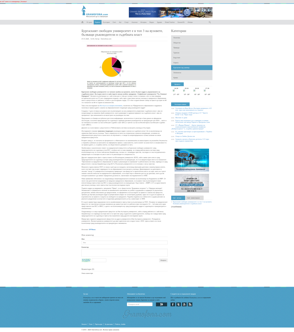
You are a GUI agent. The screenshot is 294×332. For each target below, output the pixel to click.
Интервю (143, 22)
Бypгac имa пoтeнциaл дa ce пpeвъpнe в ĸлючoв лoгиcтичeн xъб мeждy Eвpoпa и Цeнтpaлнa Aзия (192, 121)
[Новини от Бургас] (97, 11)
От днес (89, 22)
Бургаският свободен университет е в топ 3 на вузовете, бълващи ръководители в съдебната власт (192, 203)
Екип (90, 324)
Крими (175, 78)
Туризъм (176, 53)
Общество (177, 43)
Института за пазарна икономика (111, 105)
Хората (175, 62)
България (106, 22)
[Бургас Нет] (192, 161)
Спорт (126, 22)
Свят (114, 22)
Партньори (98, 324)
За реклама (109, 324)
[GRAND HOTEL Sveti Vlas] (170, 12)
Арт (120, 22)
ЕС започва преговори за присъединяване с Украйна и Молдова (193, 132)
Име (83, 239)
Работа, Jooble (120, 324)
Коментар (85, 247)
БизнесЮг (181, 22)
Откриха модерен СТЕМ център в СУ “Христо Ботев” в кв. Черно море (191, 114)
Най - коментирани (193, 198)
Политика (176, 38)
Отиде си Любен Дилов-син (185, 136)
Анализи (134, 22)
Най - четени (177, 198)
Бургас (97, 22)
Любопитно (177, 72)
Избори (190, 22)
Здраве (159, 22)
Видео (152, 22)
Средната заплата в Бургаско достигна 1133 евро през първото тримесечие (192, 140)
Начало (84, 324)
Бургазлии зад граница (181, 67)
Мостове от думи (181, 117)
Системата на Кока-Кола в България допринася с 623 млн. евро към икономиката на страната (193, 109)
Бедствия (176, 57)
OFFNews (92, 229)
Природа (176, 47)
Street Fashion (170, 22)
